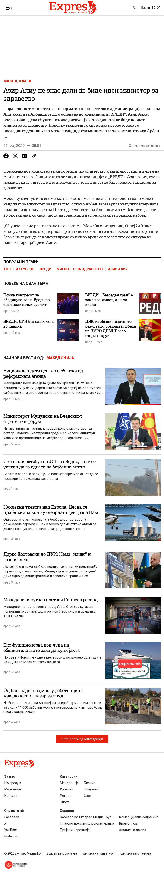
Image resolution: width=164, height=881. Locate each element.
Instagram (11, 836)
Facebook (11, 817)
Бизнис (89, 783)
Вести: (148, 8)
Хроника (66, 789)
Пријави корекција (74, 830)
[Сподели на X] (15, 156)
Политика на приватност (98, 853)
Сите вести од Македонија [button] (82, 739)
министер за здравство (80, 269)
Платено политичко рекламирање (87, 823)
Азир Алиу (117, 269)
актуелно (25, 269)
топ (7, 269)
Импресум (12, 783)
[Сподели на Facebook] (6, 156)
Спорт (64, 802)
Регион (65, 796)
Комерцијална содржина (138, 817)
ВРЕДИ (45, 269)
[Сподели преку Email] (24, 156)
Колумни (91, 789)
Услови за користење (62, 853)
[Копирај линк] (34, 156)
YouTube (10, 830)
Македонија (17, 81)
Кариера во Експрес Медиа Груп (85, 817)
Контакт (10, 796)
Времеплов (128, 823)
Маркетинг (13, 789)
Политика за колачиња (135, 853)
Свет (87, 796)
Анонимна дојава (132, 830)
